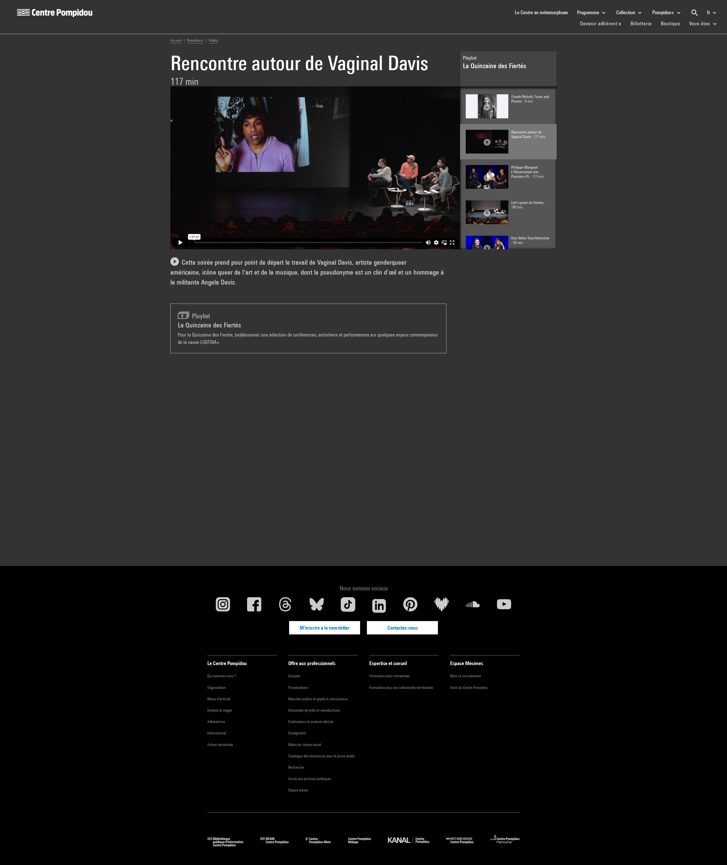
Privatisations (298, 687)
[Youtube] (504, 605)
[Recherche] (695, 12)
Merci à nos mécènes (465, 676)
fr (709, 12)
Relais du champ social (304, 744)
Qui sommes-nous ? (221, 676)
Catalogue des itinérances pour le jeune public (321, 756)
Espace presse (298, 790)
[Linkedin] (379, 605)
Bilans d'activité (218, 699)
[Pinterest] (410, 605)
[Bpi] (229, 845)
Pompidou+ (663, 12)
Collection (626, 12)
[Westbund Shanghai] (464, 845)
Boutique (673, 23)
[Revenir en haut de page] (713, 851)
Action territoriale (220, 744)
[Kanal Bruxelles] (413, 845)
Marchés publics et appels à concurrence (318, 699)
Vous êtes (700, 23)
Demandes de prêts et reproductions (314, 710)
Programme (588, 12)
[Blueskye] (316, 605)
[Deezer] (441, 605)
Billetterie (641, 23)
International (216, 733)
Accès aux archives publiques (309, 778)
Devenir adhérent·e (603, 23)
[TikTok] (348, 605)
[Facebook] (254, 605)
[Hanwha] (505, 845)
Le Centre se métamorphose (544, 12)
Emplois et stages (219, 710)
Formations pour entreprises (389, 676)
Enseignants (297, 733)
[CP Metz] (322, 845)
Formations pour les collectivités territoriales (401, 687)
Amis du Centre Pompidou (469, 687)
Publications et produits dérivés (310, 721)
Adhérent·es (216, 721)
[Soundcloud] (472, 605)
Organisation (216, 687)
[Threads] (285, 605)
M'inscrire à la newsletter (325, 628)
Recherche (296, 767)
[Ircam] (278, 845)
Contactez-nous (402, 628)
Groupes (294, 676)
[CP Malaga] (363, 845)
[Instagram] (223, 605)
